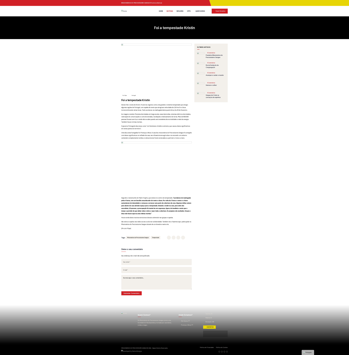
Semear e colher (211, 85)
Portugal (134, 95)
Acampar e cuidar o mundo (215, 75)
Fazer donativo (220, 11)
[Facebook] (214, 2)
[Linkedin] (227, 351)
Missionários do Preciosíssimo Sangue (138, 237)
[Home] (124, 11)
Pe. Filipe (125, 95)
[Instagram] (222, 2)
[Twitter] (218, 2)
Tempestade (155, 237)
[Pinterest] (226, 2)
